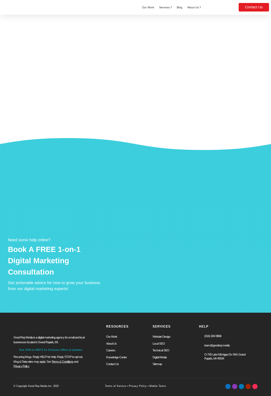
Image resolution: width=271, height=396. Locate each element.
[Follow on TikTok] (255, 386)
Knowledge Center (116, 357)
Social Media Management (212, 236)
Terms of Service (115, 385)
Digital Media (160, 357)
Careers (110, 350)
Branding (201, 249)
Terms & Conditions (62, 361)
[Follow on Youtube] (248, 386)
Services (165, 7)
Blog (179, 7)
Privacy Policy (138, 385)
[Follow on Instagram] (234, 386)
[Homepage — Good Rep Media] (23, 7)
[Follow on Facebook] (228, 386)
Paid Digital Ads (134, 242)
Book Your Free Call (141, 286)
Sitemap (157, 364)
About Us (194, 7)
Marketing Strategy (207, 242)
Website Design (134, 236)
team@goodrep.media (217, 345)
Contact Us (254, 7)
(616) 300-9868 (212, 336)
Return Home (157, 114)
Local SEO (159, 343)
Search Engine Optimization (142, 249)
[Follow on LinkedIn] (241, 386)
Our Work (148, 7)
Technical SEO (161, 350)
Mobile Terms (157, 385)
